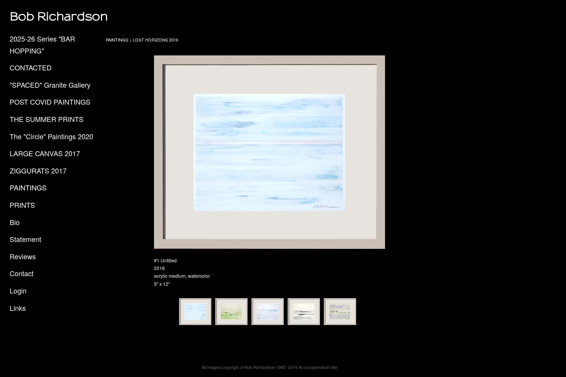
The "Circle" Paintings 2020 (51, 136)
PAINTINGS (28, 187)
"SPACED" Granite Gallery (50, 85)
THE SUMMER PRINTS (47, 119)
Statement (25, 239)
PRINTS (22, 205)
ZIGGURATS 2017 (38, 170)
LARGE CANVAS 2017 (45, 153)
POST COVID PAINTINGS (50, 102)
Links (18, 308)
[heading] (29, 16)
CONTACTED (31, 67)
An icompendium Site (317, 367)
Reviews (23, 256)
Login (18, 290)
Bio (15, 222)
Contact (21, 273)
